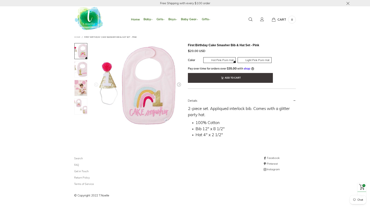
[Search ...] (250, 19)
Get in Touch (81, 171)
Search (78, 158)
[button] (96, 84)
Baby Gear (188, 19)
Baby (147, 19)
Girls (159, 19)
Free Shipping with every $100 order (185, 3)
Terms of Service (84, 183)
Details (192, 100)
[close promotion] (348, 3)
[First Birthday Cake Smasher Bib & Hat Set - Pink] (137, 85)
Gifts (205, 19)
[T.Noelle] (88, 19)
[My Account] (262, 19)
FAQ (76, 164)
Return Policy (82, 177)
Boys (172, 19)
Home (135, 19)
